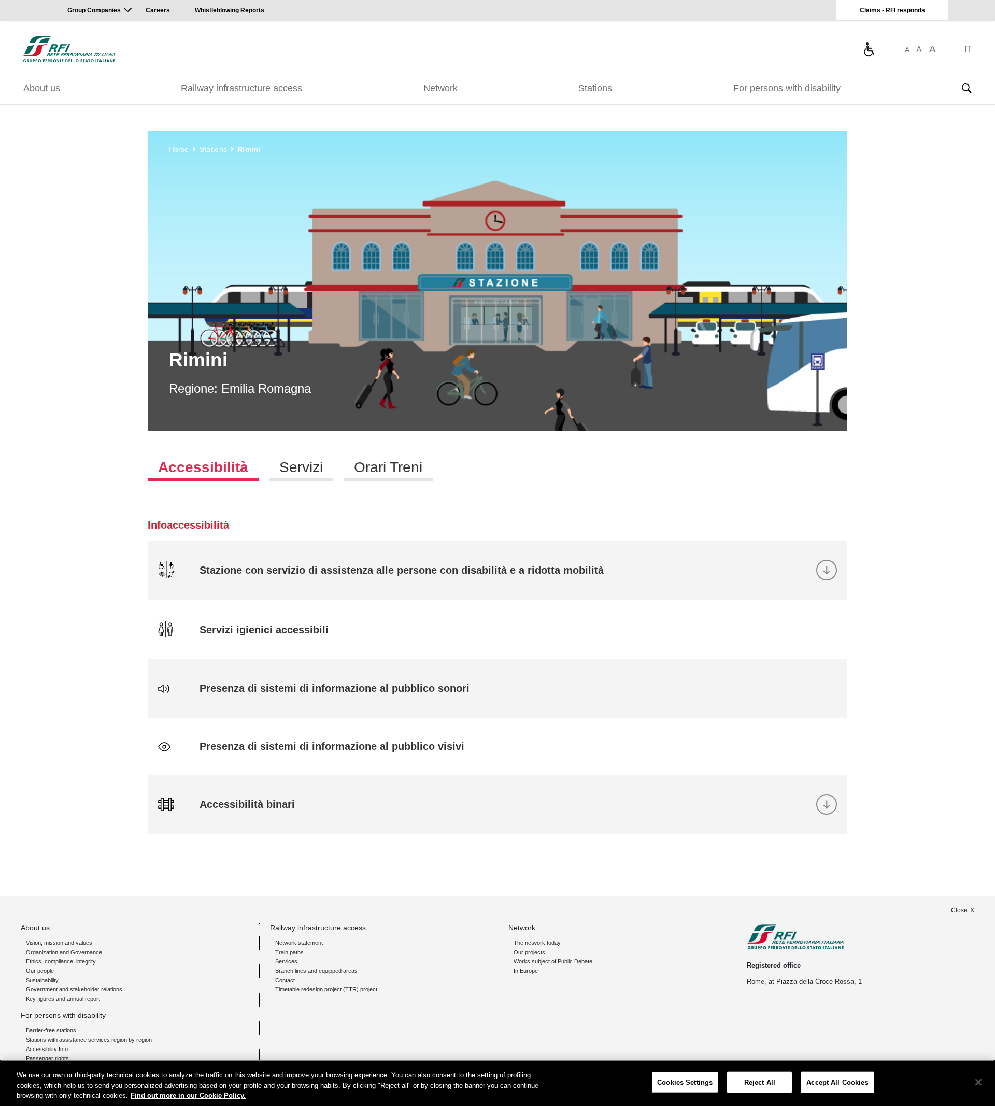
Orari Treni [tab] (388, 467)
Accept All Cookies (837, 1082)
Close (959, 910)
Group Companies (94, 10)
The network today (537, 943)
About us (41, 88)
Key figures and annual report (63, 999)
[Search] (966, 88)
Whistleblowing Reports (229, 10)
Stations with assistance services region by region (89, 1040)
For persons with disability (787, 88)
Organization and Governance (64, 952)
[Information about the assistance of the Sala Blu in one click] (868, 49)
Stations (595, 88)
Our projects (529, 952)
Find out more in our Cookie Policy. (188, 1095)
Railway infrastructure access (241, 88)
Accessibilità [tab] (203, 467)
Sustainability (42, 980)
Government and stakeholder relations (74, 989)
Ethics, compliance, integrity (61, 961)
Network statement (299, 943)
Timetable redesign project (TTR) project (326, 989)
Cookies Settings (685, 1082)
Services (286, 961)
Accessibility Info (47, 1049)
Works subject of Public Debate (553, 961)
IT (968, 49)
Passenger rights (47, 1058)
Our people (40, 971)
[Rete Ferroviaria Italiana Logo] (69, 49)
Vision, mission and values (59, 943)
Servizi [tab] (301, 467)
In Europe (526, 971)
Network (440, 88)
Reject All (759, 1082)
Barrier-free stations (51, 1030)
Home (179, 149)
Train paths (289, 952)
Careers (158, 10)
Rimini (249, 149)
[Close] (978, 1082)
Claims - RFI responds (892, 10)
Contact (285, 980)
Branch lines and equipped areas (316, 971)
